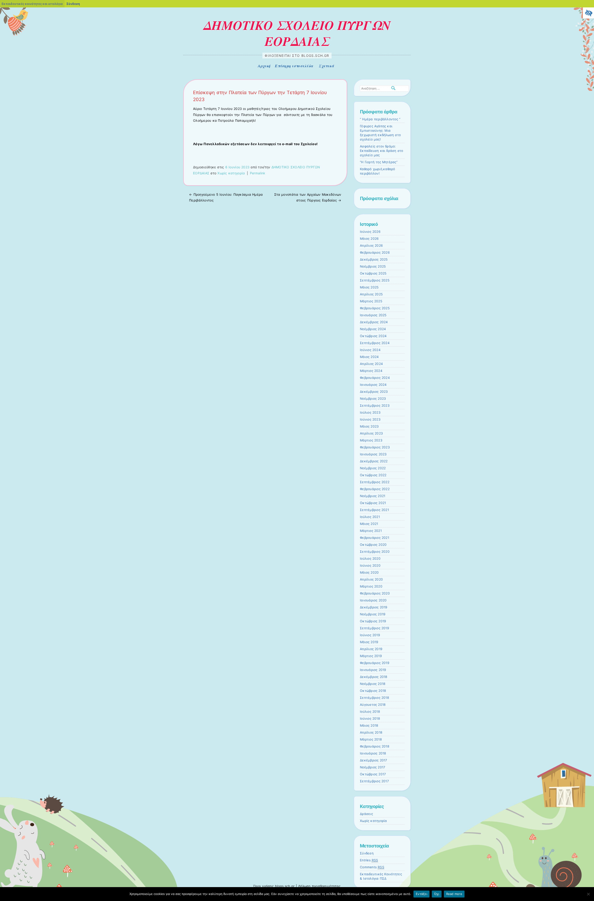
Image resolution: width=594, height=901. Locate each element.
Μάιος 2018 (369, 725)
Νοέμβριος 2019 (372, 614)
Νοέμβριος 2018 (372, 684)
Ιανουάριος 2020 (373, 600)
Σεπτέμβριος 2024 (375, 343)
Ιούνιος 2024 (370, 350)
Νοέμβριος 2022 (373, 468)
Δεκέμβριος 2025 (374, 259)
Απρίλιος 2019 (371, 649)
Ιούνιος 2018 (370, 718)
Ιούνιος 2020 (370, 565)
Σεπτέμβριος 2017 (374, 781)
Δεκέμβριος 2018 (373, 677)
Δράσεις (366, 814)
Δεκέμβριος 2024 (374, 322)
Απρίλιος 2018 (371, 732)
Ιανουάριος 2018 (373, 753)
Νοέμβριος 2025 (373, 266)
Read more (454, 894)
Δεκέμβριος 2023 (374, 391)
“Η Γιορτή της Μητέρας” (378, 162)
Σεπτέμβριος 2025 (374, 280)
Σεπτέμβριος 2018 (374, 698)
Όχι (436, 894)
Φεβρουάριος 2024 (375, 378)
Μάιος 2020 (369, 572)
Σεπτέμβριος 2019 (374, 628)
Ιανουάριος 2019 (373, 670)
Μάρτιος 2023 (371, 440)
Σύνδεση (367, 853)
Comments (372, 867)
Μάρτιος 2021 (371, 531)
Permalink (257, 173)
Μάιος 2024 (369, 357)
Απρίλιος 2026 (371, 245)
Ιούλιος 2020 (370, 558)
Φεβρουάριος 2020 (375, 593)
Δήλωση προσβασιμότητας (319, 886)
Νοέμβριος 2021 (372, 496)
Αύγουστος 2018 (373, 704)
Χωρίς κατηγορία (231, 173)
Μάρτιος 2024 (371, 371)
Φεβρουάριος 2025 (375, 308)
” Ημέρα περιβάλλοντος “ (380, 119)
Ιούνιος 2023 (370, 419)
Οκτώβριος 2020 (373, 544)
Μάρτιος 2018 (371, 739)
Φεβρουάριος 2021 (374, 538)
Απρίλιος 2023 (371, 433)
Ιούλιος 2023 (370, 412)
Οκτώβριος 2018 (373, 691)
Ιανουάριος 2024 (373, 385)
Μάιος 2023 (369, 426)
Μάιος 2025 (369, 287)
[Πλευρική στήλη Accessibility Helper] (588, 13)
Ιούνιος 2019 (370, 635)
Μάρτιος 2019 (371, 656)
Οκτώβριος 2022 (373, 475)
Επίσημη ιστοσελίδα (294, 65)
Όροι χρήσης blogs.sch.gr (273, 886)
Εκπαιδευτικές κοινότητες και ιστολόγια (32, 4)
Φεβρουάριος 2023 (375, 447)
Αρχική (264, 65)
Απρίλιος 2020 (371, 579)
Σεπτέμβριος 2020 (375, 551)
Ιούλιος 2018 (370, 711)
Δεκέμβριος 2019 (373, 607)
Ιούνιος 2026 (370, 231)
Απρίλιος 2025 (371, 294)
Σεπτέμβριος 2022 (374, 482)
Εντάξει (421, 894)
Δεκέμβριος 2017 (373, 760)
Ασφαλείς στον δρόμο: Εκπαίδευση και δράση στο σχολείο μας (381, 150)
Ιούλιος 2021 (370, 517)
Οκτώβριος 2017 (373, 774)
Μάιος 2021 (369, 524)
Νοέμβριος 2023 (373, 398)
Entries (369, 860)
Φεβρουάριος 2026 (375, 252)
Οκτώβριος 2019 (373, 621)
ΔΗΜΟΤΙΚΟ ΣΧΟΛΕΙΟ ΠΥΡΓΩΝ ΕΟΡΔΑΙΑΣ (297, 33)
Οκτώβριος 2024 (373, 336)
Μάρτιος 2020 (371, 586)
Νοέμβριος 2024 (373, 329)
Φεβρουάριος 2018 (374, 746)
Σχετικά (326, 65)
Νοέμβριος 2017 (372, 767)
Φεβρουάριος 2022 (375, 489)
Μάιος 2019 (369, 642)
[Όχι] (588, 894)
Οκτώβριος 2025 (373, 273)
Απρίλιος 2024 (371, 364)
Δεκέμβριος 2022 (374, 461)
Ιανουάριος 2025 (373, 315)
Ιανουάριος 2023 (373, 454)
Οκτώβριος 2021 (373, 503)
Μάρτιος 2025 (371, 301)
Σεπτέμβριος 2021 (374, 510)
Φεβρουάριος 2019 (374, 663)
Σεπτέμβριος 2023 (375, 405)
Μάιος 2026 (369, 238)
